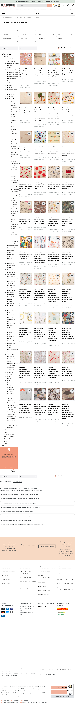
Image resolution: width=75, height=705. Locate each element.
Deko (4, 13)
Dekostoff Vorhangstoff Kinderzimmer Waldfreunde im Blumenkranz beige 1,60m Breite (40, 372)
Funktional (34, 702)
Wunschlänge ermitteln (46, 568)
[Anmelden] (63, 5)
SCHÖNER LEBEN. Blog (48, 546)
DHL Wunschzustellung (11, 702)
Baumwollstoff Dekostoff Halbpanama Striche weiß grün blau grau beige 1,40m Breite (39, 333)
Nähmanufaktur (15, 10)
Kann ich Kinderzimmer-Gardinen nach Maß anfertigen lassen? (20, 498)
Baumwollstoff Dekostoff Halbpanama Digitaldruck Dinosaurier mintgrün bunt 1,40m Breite (52, 334)
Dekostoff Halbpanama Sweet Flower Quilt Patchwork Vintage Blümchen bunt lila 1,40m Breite (40, 409)
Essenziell (7, 700)
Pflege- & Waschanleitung (44, 576)
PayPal (24, 702)
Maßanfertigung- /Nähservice (25, 572)
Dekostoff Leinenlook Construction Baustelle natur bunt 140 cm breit (67, 112)
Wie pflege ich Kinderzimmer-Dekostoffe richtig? (16, 516)
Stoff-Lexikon (43, 586)
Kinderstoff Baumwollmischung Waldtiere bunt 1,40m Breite (25, 255)
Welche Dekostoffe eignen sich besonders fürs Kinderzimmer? (20, 494)
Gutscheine (23, 585)
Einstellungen (43, 702)
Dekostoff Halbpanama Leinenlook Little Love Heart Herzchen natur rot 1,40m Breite (54, 372)
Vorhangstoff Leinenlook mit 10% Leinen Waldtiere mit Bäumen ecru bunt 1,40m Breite (54, 256)
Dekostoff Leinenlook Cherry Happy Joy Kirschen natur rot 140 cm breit (25, 186)
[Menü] (73, 685)
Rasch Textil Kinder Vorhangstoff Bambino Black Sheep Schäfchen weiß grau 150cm (25, 408)
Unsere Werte (5, 583)
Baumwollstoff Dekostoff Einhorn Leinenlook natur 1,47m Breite (67, 255)
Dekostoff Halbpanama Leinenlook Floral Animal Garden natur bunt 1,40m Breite (24, 372)
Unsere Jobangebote (8, 587)
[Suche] (49, 5)
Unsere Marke (5, 579)
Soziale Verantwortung (65, 589)
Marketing (26, 700)
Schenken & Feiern (39, 10)
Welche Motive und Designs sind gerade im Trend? (17, 520)
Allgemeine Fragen (45, 572)
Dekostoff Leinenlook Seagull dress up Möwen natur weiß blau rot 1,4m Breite (68, 151)
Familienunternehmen (65, 579)
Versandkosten (17, 481)
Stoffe (4, 10)
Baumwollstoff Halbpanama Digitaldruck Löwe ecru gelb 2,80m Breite (25, 332)
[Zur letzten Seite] (73, 48)
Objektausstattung (26, 577)
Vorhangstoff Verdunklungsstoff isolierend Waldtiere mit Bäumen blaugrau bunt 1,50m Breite (39, 257)
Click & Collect (24, 568)
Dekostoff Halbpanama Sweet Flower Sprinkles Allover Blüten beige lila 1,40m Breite (54, 409)
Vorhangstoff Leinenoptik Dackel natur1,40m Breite (25, 149)
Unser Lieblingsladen (8, 572)
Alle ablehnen (62, 692)
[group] (25, 59)
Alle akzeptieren (62, 687)
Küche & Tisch (68, 10)
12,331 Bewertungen (9, 467)
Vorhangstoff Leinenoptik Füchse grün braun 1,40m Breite (68, 72)
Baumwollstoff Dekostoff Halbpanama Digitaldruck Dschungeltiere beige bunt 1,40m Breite (67, 295)
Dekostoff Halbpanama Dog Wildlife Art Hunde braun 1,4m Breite (39, 220)
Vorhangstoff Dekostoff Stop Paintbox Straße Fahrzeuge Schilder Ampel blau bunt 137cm (54, 74)
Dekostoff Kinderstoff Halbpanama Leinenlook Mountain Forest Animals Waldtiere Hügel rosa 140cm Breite (68, 411)
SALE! (38, 13)
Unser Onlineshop (7, 568)
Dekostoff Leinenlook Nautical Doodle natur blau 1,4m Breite (54, 185)
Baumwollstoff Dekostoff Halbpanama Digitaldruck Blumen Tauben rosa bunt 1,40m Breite (24, 75)
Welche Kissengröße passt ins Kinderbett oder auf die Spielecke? (21, 507)
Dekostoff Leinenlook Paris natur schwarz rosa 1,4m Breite (25, 220)
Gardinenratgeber (44, 590)
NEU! (71, 13)
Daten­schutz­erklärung (24, 697)
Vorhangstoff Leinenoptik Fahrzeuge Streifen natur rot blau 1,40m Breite (25, 112)
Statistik (16, 700)
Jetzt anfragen (55, 1)
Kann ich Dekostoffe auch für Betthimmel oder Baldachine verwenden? (23, 525)
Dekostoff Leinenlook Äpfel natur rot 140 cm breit (39, 185)
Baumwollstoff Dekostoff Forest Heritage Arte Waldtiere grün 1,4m (67, 221)
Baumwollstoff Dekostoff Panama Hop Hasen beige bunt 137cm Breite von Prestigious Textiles (25, 294)
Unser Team (4, 575)
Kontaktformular (29, 545)
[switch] (70, 694)
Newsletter (23, 588)
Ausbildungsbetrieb (66, 583)
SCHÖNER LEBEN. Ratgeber (43, 581)
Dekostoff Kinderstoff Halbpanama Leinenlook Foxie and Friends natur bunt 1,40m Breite (53, 113)
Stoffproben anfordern (28, 581)
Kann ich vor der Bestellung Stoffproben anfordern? (17, 512)
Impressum (43, 697)
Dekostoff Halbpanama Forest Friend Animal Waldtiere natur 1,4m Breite (54, 221)
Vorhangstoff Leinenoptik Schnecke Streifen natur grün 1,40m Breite (39, 73)
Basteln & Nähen (54, 10)
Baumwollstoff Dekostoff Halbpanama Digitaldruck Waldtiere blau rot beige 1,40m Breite (68, 333)
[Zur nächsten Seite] (69, 48)
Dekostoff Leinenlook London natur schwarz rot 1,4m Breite (68, 185)
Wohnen (27, 10)
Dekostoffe (22, 17)
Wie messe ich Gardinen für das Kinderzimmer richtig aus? (19, 503)
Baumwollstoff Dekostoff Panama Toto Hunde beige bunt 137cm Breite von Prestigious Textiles (39, 294)
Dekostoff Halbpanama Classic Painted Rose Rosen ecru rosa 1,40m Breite (67, 371)
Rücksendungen (44, 594)
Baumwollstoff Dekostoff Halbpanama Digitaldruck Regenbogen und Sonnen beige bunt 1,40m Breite (54, 295)
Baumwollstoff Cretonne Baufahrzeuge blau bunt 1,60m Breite (39, 150)
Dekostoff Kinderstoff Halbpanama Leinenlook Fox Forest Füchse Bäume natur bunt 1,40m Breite (39, 114)
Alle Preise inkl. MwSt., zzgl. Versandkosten (55, 669)
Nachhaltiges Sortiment (65, 574)
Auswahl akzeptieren (62, 696)
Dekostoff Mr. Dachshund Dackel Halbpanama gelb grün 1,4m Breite (54, 150)
